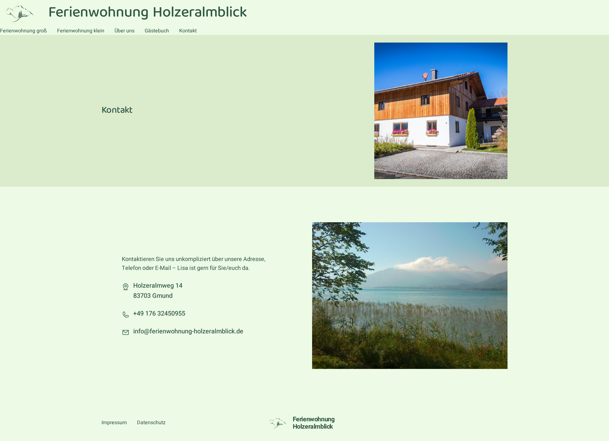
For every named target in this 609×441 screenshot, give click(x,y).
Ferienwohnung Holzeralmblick (314, 423)
